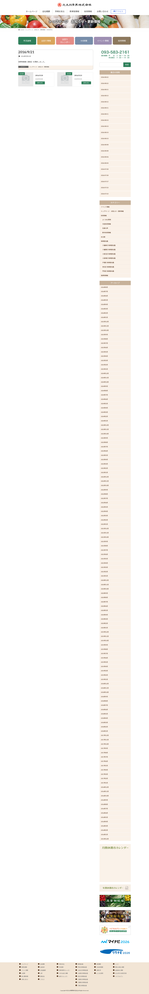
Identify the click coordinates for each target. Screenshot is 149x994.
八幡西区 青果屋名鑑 (108, 249)
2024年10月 (105, 382)
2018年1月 (104, 731)
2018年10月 (105, 692)
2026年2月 (104, 313)
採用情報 (122, 41)
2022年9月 (104, 490)
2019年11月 (105, 636)
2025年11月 (105, 326)
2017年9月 (104, 748)
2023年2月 (104, 468)
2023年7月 (104, 446)
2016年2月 (104, 830)
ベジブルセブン (119, 976)
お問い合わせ (24, 979)
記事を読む (40, 83)
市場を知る (61, 964)
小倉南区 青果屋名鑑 (108, 258)
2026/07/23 (104, 187)
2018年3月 (104, 722)
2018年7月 (104, 705)
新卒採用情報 (106, 232)
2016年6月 (104, 813)
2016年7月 (104, 808)
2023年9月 (104, 438)
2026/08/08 (104, 144)
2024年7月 (104, 395)
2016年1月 (104, 834)
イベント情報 (103, 41)
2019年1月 (104, 679)
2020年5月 (104, 610)
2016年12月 (105, 787)
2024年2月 (104, 416)
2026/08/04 (104, 163)
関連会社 (42, 976)
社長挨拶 (42, 967)
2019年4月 (104, 666)
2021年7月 (104, 550)
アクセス (42, 979)
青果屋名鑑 (104, 241)
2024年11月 (105, 378)
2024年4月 (104, 408)
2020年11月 (105, 584)
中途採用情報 (106, 224)
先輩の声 (105, 228)
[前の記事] (25, 81)
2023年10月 (105, 434)
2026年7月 (104, 291)
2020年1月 (104, 627)
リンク (116, 964)
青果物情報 (104, 275)
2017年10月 (105, 744)
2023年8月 (104, 442)
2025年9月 (104, 334)
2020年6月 (104, 606)
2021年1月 (104, 576)
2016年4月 (104, 821)
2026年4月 (104, 304)
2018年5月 (104, 714)
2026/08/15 (104, 89)
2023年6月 (104, 451)
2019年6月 (104, 658)
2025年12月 (105, 321)
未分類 (103, 237)
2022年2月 (104, 520)
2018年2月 (104, 727)
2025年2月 (104, 365)
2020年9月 (104, 593)
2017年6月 (104, 761)
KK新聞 (84, 41)
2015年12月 (105, 839)
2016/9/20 (39, 75)
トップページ (24, 964)
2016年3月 (104, 826)
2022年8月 (104, 494)
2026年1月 (104, 317)
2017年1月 (104, 783)
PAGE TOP (143, 962)
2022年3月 (104, 515)
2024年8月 (104, 390)
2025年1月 (104, 369)
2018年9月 (104, 696)
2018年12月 (105, 683)
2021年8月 (104, 546)
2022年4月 (104, 511)
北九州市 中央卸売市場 (120, 973)
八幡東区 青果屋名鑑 (108, 245)
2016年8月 (104, 804)
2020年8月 (104, 597)
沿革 (41, 973)
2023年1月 (104, 472)
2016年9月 (104, 800)
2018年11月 (105, 688)
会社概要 (42, 964)
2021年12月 (105, 528)
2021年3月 (104, 567)
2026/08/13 (104, 95)
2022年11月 (105, 481)
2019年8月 (104, 649)
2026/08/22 (104, 77)
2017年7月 (104, 757)
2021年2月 (104, 571)
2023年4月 (104, 459)
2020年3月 (104, 619)
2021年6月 (104, 554)
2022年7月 (104, 498)
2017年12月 (105, 735)
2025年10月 (105, 330)
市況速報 (27, 41)
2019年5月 (104, 662)
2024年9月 (104, 386)
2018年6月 (104, 709)
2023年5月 (104, 455)
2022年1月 (104, 524)
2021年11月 (105, 533)
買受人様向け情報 (119, 967)
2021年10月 (105, 537)
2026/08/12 (104, 102)
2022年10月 (105, 485)
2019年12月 (105, 632)
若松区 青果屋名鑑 (108, 267)
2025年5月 (104, 352)
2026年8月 (104, 287)
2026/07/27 (104, 181)
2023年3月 (104, 464)
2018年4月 (104, 718)
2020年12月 (105, 580)
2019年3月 (104, 671)
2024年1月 (104, 421)
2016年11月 (105, 791)
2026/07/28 (104, 169)
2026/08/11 (104, 108)
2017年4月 (104, 770)
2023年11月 (105, 429)
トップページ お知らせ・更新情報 (39, 67)
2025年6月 (104, 347)
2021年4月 (104, 563)
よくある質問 (106, 219)
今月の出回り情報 (63, 973)
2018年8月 (104, 701)
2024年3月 (104, 412)
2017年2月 (104, 778)
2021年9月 (104, 541)
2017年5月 (104, 765)
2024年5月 (104, 403)
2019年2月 (104, 675)
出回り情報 (46, 41)
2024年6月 (104, 399)
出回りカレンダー (65, 40)
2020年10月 (105, 589)
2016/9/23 (78, 75)
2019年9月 (104, 645)
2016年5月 (104, 817)
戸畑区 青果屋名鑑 (108, 262)
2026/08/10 (104, 120)
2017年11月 (105, 740)
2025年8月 (104, 339)
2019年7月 (104, 653)
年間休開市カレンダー (64, 970)
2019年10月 (105, 640)
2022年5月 (104, 507)
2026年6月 (104, 296)
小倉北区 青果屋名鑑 (108, 254)
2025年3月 (104, 360)
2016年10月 (105, 796)
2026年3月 (104, 309)
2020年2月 (104, 623)
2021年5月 (104, 559)
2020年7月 (104, 602)
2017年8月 (104, 752)
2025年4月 (104, 356)
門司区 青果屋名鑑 (108, 271)
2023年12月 (105, 425)
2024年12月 (105, 373)
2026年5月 (104, 300)
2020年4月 (104, 615)
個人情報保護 (24, 976)
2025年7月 (104, 343)
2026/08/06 (104, 157)
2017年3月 (104, 774)
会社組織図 (43, 970)
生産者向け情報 (119, 970)
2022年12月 (105, 477)
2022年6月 (104, 502)
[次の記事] (64, 81)
